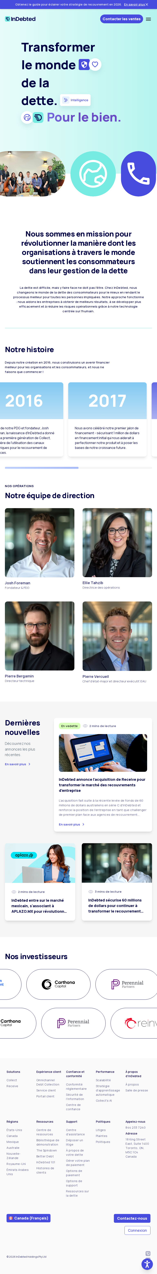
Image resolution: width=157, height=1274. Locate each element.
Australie (13, 1148)
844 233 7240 (136, 1127)
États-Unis (14, 1130)
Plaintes (102, 1136)
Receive (12, 1086)
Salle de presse (137, 1090)
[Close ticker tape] (147, 4)
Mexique (13, 1142)
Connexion (137, 1230)
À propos (132, 1084)
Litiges (101, 1130)
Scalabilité (103, 1080)
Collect (12, 1080)
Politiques (103, 1142)
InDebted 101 (45, 1162)
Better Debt (45, 1156)
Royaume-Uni (16, 1164)
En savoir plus (134, 4)
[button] (147, 1264)
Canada (12, 1136)
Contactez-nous (132, 1218)
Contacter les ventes (122, 18)
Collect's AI (104, 1100)
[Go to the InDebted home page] (24, 18)
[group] (53, 984)
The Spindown (46, 1150)
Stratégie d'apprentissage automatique (108, 1090)
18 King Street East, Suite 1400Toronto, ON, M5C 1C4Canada (137, 1147)
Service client (46, 1090)
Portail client (45, 1096)
